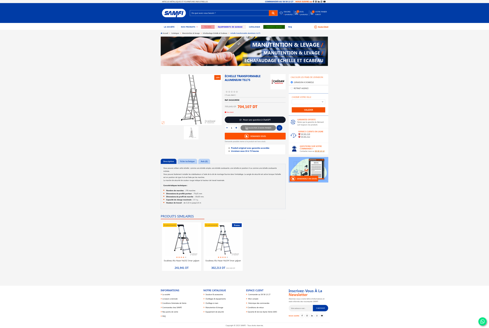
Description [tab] (168, 161)
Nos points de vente (170, 312)
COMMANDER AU (279, 1)
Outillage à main (211, 303)
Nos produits (189, 27)
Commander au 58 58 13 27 (259, 294)
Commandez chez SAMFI (172, 307)
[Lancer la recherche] (273, 13)
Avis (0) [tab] (204, 161)
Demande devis (258, 136)
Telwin (207, 27)
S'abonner (320, 308)
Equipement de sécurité (214, 312)
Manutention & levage (191, 33)
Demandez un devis (306, 178)
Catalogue (254, 27)
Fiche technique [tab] (187, 161)
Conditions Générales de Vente (174, 303)
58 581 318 (305, 134)
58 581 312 (305, 136)
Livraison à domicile (304, 82)
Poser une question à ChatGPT (257, 119)
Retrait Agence (301, 88)
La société (169, 27)
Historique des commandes (258, 303)
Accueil (165, 33)
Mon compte (253, 299)
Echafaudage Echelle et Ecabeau (215, 33)
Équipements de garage (230, 27)
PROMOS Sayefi (274, 27)
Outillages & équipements (215, 299)
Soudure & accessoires (214, 294)
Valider (308, 109)
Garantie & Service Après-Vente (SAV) (262, 312)
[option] (181, 245)
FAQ (290, 27)
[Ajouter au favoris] (279, 128)
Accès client (323, 27)
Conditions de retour (256, 307)
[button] (189, 27)
